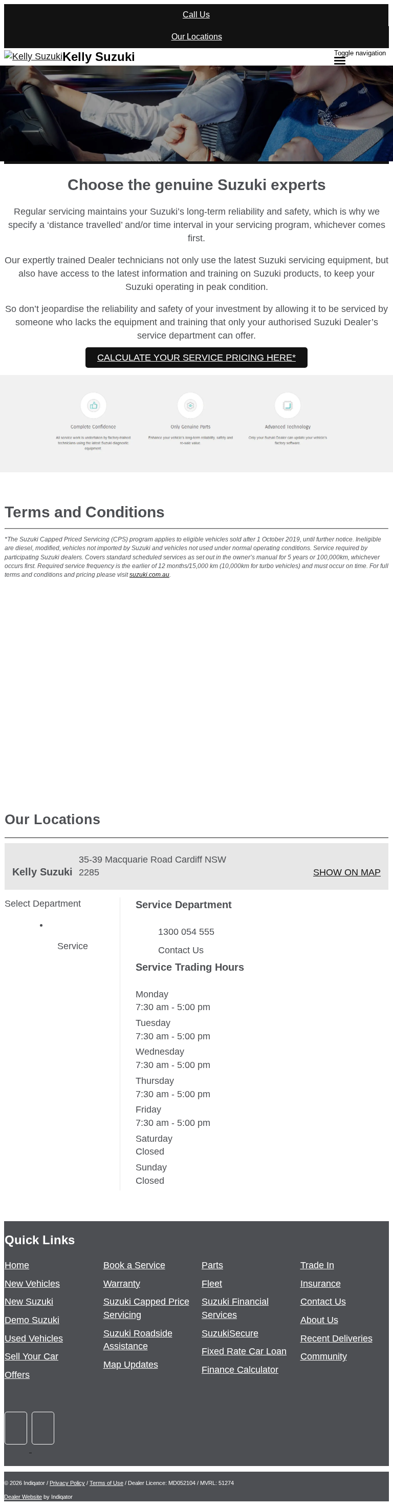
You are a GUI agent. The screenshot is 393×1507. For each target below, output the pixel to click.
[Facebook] (18, 1449)
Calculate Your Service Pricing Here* (196, 357)
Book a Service (134, 1265)
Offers (17, 1375)
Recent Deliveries (336, 1338)
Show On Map (347, 872)
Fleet (212, 1284)
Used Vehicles (34, 1338)
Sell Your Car (31, 1356)
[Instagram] (44, 1449)
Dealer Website (23, 1497)
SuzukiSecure (230, 1333)
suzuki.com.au (149, 574)
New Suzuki (29, 1301)
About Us (319, 1320)
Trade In (317, 1265)
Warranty (121, 1284)
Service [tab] (72, 946)
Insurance (320, 1284)
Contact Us (181, 950)
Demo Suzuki (32, 1320)
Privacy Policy (67, 1483)
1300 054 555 (186, 932)
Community (323, 1356)
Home (17, 1265)
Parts (212, 1265)
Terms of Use (106, 1483)
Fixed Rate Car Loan (244, 1351)
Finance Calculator (240, 1370)
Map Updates (130, 1364)
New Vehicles (32, 1284)
